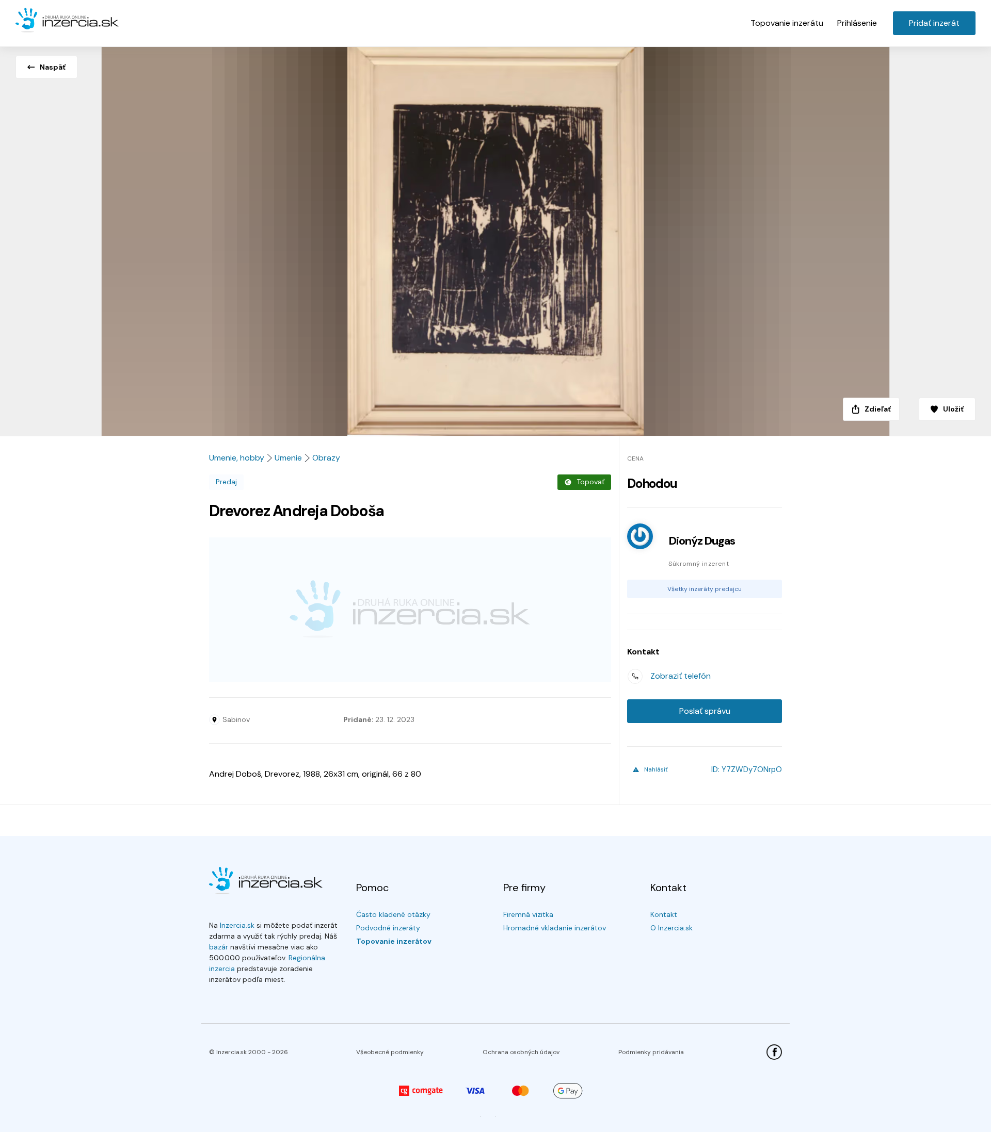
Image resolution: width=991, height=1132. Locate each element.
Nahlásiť (656, 769)
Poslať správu (704, 711)
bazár (218, 946)
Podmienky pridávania (651, 1052)
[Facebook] (774, 1052)
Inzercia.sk (237, 925)
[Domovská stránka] (67, 21)
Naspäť (53, 67)
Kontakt (663, 914)
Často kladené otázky (393, 914)
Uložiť (953, 409)
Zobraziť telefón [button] (680, 675)
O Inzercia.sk (671, 927)
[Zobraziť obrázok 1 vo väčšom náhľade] (495, 238)
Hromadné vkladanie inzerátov (554, 927)
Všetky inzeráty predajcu (704, 589)
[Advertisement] (410, 609)
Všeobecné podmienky (390, 1052)
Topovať (590, 481)
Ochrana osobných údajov (521, 1052)
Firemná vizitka (528, 914)
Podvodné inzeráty (388, 927)
